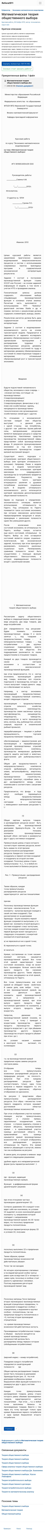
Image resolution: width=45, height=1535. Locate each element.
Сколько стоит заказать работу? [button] (17, 69)
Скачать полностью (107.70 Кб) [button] (16, 64)
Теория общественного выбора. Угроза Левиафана (19, 1475)
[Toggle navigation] (40, 3)
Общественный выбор (11, 1514)
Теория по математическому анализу (18, 1492)
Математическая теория (12, 1510)
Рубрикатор (6, 10)
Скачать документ (24, 86)
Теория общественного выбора (15, 1455)
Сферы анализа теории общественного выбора (22, 1467)
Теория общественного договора (16, 1484)
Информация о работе (22, 1441)
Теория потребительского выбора (16, 1480)
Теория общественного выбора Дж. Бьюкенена (22, 1470)
